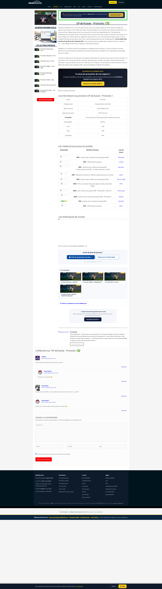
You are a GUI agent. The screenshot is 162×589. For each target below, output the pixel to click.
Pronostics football (64, 480)
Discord (83, 6)
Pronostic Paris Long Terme (48, 85)
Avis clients (85, 486)
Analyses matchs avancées (76, 512)
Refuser (114, 586)
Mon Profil (89, 6)
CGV (106, 480)
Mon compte (85, 494)
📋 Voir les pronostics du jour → (81, 257)
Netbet (121, 197)
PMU (121, 184)
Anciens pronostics (77, 344)
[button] (92, 303)
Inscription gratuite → (92, 319)
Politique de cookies (110, 489)
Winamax (121, 157)
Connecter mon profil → (116, 15)
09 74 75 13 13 (100, 503)
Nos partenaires (109, 494)
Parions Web (121, 179)
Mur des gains (85, 489)
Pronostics (56, 6)
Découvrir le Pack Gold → (92, 84)
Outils (74, 6)
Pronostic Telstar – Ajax (47, 80)
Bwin (121, 206)
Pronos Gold (62, 489)
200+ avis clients (46, 481)
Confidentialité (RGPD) (111, 486)
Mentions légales (109, 478)
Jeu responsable (109, 491)
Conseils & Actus (67, 6)
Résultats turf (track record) (66, 491)
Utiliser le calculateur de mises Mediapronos (74, 303)
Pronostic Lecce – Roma (47, 61)
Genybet (121, 201)
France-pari (121, 191)
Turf (61, 6)
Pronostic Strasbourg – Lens (47, 49)
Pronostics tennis (63, 483)
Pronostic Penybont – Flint (48, 56)
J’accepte (122, 586)
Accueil (49, 6)
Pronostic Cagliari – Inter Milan (47, 67)
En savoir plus (79, 586)
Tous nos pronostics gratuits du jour (58, 517)
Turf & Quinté (64, 512)
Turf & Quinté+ (62, 486)
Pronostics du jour (89, 512)
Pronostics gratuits (98, 6)
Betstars (121, 167)
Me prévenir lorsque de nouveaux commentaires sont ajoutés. (53, 454)
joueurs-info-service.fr (118, 503)
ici (86, 246)
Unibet (121, 162)
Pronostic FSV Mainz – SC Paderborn (47, 91)
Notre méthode (86, 478)
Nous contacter (86, 497)
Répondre (124, 367)
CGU (106, 483)
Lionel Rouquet (48, 371)
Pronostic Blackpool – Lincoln (46, 73)
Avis (79, 6)
